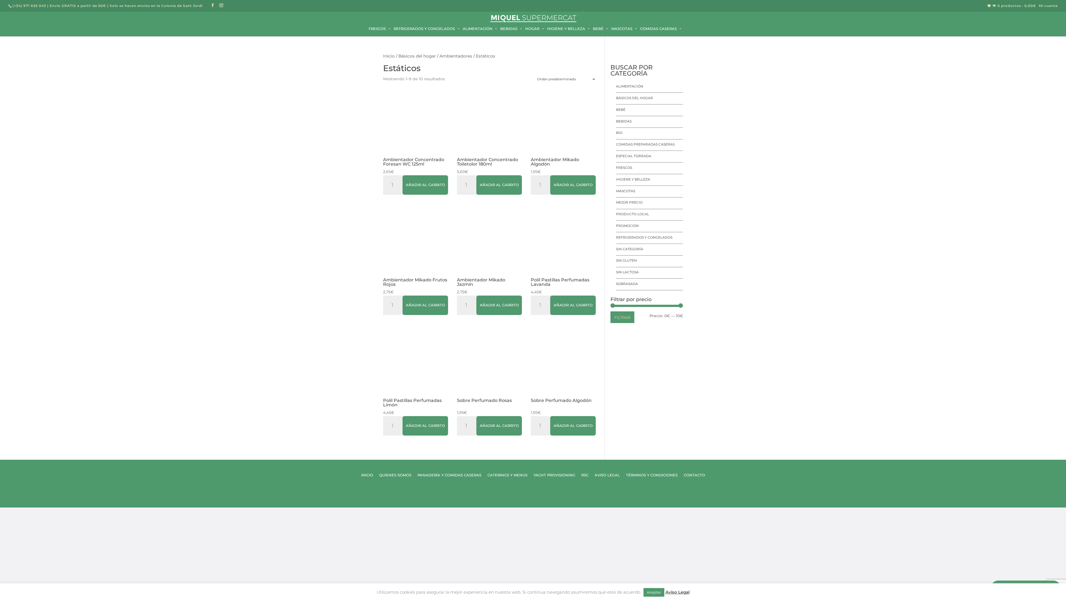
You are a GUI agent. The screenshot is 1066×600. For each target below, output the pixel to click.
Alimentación (629, 86)
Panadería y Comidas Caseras (449, 475)
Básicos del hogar (417, 56)
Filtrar (622, 317)
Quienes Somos (395, 475)
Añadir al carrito (425, 184)
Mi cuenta (1048, 6)
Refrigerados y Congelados (644, 237)
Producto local (632, 214)
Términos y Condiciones (652, 475)
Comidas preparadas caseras (645, 144)
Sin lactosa (627, 272)
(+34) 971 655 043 (29, 6)
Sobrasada (627, 284)
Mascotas (625, 191)
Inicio (389, 56)
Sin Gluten (626, 260)
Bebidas (624, 121)
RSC (585, 475)
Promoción (627, 226)
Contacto (694, 475)
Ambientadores (455, 56)
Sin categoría (629, 249)
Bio (619, 133)
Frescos (624, 168)
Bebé (620, 110)
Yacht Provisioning (554, 475)
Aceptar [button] (654, 592)
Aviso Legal (607, 475)
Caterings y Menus (507, 475)
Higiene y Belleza (633, 179)
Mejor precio (629, 202)
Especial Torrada (633, 156)
